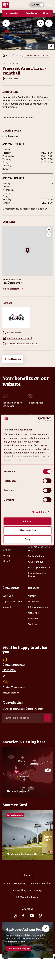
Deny (27, 539)
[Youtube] (32, 915)
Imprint (7, 883)
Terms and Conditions (40, 883)
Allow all (27, 521)
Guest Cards (8, 595)
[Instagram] (14, 915)
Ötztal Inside (10, 588)
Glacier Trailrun (35, 561)
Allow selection (27, 530)
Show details (39, 512)
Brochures (33, 618)
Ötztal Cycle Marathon (39, 567)
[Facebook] (23, 915)
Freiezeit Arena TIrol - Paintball (37, 55)
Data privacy (20, 883)
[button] (27, 251)
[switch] (47, 480)
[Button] (47, 718)
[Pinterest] (40, 915)
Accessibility (19, 890)
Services (33, 588)
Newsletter (33, 601)
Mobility (6, 549)
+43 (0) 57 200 (9, 670)
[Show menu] (50, 5)
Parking (6, 555)
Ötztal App (33, 613)
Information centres (38, 607)
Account (6, 607)
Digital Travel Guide (12, 601)
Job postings (36, 890)
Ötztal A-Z (17, 55)
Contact (32, 595)
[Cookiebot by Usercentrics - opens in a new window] (38, 419)
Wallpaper (33, 624)
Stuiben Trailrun (36, 556)
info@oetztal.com (11, 692)
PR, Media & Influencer (27, 897)
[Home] (3, 55)
